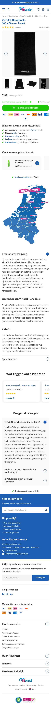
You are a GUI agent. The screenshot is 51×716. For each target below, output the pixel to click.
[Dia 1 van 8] (7, 83)
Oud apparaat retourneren (13, 644)
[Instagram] (7, 594)
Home (4, 16)
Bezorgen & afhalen (12, 526)
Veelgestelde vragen (10, 647)
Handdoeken (13, 16)
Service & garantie (11, 532)
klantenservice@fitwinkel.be (16, 554)
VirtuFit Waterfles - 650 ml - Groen (24, 161)
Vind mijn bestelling (12, 523)
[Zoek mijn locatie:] (34, 9)
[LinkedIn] (11, 594)
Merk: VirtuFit (44, 27)
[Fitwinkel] (25, 680)
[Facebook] (3, 594)
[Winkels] (38, 9)
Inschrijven (40, 577)
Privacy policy (31, 685)
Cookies (40, 685)
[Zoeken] (8, 9)
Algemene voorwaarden (16, 685)
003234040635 (11, 550)
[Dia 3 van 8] (31, 83)
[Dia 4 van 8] (44, 83)
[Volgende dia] (45, 53)
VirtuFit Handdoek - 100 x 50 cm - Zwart (21, 385)
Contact (5, 629)
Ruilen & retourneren (12, 529)
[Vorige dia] (6, 53)
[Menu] (3, 9)
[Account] (43, 9)
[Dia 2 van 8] (19, 83)
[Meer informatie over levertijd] (30, 102)
